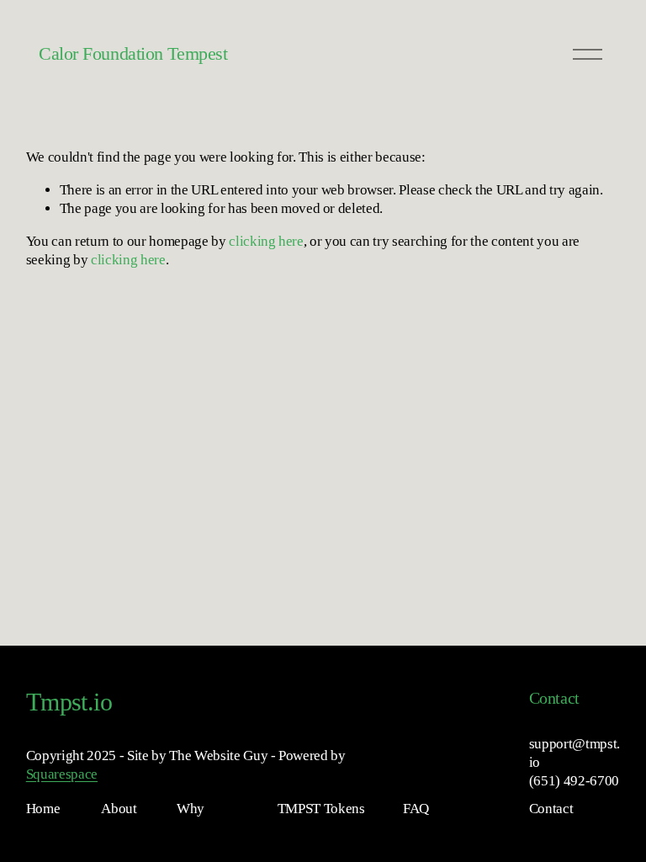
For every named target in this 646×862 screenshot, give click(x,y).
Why (190, 809)
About (118, 809)
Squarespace (62, 774)
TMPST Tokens (321, 809)
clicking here (266, 241)
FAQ (416, 809)
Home (43, 809)
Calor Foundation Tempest (133, 53)
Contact (551, 809)
